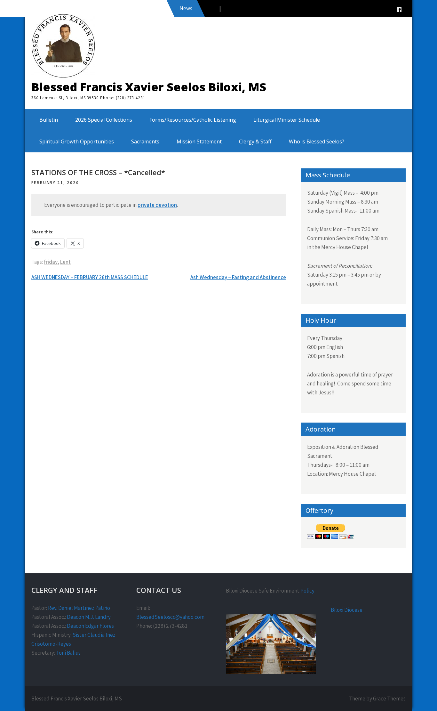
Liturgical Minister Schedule (286, 119)
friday (51, 261)
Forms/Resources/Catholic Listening (192, 119)
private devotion (157, 204)
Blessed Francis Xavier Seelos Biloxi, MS (148, 87)
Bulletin (48, 119)
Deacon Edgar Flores (90, 625)
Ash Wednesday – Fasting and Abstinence (238, 277)
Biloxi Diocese (346, 609)
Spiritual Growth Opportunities (76, 141)
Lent (65, 261)
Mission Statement (199, 141)
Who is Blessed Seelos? (316, 141)
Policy (307, 590)
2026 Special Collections (103, 119)
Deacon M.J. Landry (89, 616)
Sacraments (145, 141)
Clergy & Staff (255, 141)
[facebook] (399, 9)
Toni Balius (68, 652)
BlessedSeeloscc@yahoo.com (170, 616)
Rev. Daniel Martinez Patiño (79, 607)
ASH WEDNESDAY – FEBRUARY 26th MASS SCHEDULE (89, 277)
